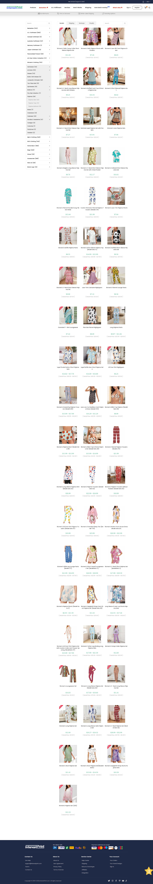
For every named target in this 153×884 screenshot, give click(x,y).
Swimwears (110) (32, 67)
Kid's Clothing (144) (33, 141)
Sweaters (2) (31, 133)
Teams (27, 867)
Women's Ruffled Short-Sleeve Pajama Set (116, 249)
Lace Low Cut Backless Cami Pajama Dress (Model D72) (92, 408)
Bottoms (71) (31, 90)
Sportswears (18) (32, 86)
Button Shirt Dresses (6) (34, 77)
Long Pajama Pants (116, 327)
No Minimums (44, 14)
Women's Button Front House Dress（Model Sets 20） (116, 528)
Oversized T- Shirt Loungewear (68, 327)
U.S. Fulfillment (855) (34, 32)
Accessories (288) (33, 158)
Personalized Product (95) (35, 54)
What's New (117, 8)
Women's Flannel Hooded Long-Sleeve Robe (68, 209)
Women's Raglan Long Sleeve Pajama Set (68, 169)
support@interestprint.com (33, 864)
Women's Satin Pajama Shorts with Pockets (92, 49)
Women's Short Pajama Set (68, 766)
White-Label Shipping (87, 14)
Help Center (85, 860)
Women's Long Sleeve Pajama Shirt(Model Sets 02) (68, 488)
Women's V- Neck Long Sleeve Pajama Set (116, 687)
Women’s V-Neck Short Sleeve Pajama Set (68, 288)
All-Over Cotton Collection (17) (37, 58)
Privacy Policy (57, 867)
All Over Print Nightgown (116, 367)
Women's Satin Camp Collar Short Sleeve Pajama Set (68, 49)
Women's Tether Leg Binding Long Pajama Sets (92, 647)
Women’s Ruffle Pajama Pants (68, 248)
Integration (85, 873)
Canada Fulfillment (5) (34, 37)
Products (33, 8)
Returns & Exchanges (88, 867)
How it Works (77, 8)
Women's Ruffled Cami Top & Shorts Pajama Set (92, 89)
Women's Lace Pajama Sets (116, 128)
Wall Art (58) (31, 163)
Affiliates (84, 870)
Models (62, 23)
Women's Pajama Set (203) (68, 806)
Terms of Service (58, 870)
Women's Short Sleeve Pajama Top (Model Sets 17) (92, 249)
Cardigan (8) (31, 123)
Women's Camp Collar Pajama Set (116, 646)
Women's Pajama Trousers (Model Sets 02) (92, 488)
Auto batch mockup (101, 7)
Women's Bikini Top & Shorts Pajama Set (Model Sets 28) (92, 448)
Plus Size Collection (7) (34, 93)
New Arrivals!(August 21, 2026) (76, 2)
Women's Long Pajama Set (68, 726)
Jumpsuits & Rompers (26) (35, 80)
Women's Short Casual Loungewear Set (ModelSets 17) (92, 567)
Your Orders (113, 860)
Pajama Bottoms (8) (35, 106)
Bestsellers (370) (32, 28)
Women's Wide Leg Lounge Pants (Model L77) (68, 567)
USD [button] (148, 2)
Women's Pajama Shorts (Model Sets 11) (68, 607)
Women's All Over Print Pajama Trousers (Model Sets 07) (68, 528)
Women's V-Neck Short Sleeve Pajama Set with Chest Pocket (92, 169)
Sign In (112, 867)
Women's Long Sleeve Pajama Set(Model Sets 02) (92, 687)
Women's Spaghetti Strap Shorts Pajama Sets (116, 767)
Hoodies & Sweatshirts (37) (35, 119)
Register (137, 8)
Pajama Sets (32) (34, 100)
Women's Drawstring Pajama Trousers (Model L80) (68, 408)
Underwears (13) (32, 113)
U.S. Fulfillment (56, 8)
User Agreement (58, 864)
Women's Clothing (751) (34, 62)
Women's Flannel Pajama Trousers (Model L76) (116, 448)
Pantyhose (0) (31, 129)
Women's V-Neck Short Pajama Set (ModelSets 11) (116, 567)
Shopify (91, 23)
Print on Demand (65, 14)
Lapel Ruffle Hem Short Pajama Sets (92, 368)
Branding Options (110, 14)
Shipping (88, 8)
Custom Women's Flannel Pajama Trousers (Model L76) (92, 209)
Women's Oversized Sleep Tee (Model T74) (92, 528)
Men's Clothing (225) (34, 137)
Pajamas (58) (31, 96)
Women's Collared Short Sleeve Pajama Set (116, 169)
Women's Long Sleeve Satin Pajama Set (92, 727)
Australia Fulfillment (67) (35, 41)
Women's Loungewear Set (68, 686)
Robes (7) (30, 110)
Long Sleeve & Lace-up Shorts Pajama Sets (116, 607)
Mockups (81, 23)
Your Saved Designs (116, 864)
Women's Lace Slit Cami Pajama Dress (116, 49)
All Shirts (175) (31, 70)
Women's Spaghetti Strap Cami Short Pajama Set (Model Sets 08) (92, 607)
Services (67, 8)
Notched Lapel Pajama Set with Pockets (92, 129)
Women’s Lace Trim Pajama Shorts (116, 208)
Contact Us (28, 870)
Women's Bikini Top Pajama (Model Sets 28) (116, 408)
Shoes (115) (31, 154)
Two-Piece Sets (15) (33, 83)
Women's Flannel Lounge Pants (116, 288)
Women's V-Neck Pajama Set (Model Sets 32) (116, 727)
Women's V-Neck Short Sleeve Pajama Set (68, 129)
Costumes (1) (31, 126)
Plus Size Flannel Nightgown (92, 327)
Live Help (28, 860)
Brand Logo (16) (32, 167)
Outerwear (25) (31, 116)
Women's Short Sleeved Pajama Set (116, 89)
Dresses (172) (31, 73)
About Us (56, 860)
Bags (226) (30, 150)
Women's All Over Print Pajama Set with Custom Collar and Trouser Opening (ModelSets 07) (68, 648)
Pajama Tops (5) (34, 103)
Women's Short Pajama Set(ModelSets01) (92, 767)
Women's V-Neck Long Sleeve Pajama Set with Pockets (68, 89)
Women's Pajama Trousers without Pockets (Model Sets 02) (116, 488)
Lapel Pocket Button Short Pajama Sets (68, 368)
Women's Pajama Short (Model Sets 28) (68, 448)
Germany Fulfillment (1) (34, 45)
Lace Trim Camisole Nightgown (92, 288)
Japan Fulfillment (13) (34, 50)
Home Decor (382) (33, 146)
